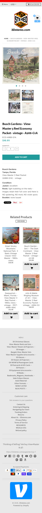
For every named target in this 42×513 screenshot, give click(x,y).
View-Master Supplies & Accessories (20, 355)
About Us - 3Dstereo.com (21, 417)
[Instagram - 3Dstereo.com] (14, 456)
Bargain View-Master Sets (21, 352)
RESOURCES (21, 425)
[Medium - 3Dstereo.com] (21, 459)
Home (6, 38)
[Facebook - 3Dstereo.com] (9, 456)
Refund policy (21, 430)
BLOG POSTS (20, 389)
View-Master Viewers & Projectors (20, 347)
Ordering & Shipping (21, 407)
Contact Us (21, 404)
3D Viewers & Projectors (20, 360)
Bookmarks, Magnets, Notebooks (20, 376)
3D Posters (20, 368)
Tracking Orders (21, 412)
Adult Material (21, 381)
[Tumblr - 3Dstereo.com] (22, 456)
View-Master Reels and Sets (20, 344)
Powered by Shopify (21, 505)
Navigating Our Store (21, 410)
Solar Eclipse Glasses (21, 378)
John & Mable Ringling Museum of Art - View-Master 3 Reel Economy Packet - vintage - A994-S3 (31, 299)
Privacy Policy (21, 420)
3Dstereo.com (24, 503)
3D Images (20, 349)
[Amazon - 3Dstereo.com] (25, 459)
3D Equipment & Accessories (20, 370)
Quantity (5, 146)
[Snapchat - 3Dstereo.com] (30, 456)
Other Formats (20, 383)
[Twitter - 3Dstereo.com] (5, 456)
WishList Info (21, 428)
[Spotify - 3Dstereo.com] (35, 456)
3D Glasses (20, 357)
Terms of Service (21, 423)
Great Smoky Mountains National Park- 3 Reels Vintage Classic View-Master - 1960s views (11, 253)
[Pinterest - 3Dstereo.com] (18, 456)
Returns (21, 415)
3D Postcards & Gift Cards (20, 365)
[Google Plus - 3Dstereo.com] (16, 459)
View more (21, 221)
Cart (34, 4)
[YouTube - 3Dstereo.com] (26, 456)
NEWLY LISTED (21, 386)
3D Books (20, 373)
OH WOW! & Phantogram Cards (21, 363)
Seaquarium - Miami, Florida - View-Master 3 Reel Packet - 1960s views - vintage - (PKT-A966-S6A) (11, 300)
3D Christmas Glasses (21, 342)
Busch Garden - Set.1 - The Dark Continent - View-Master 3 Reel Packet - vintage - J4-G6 (31, 252)
